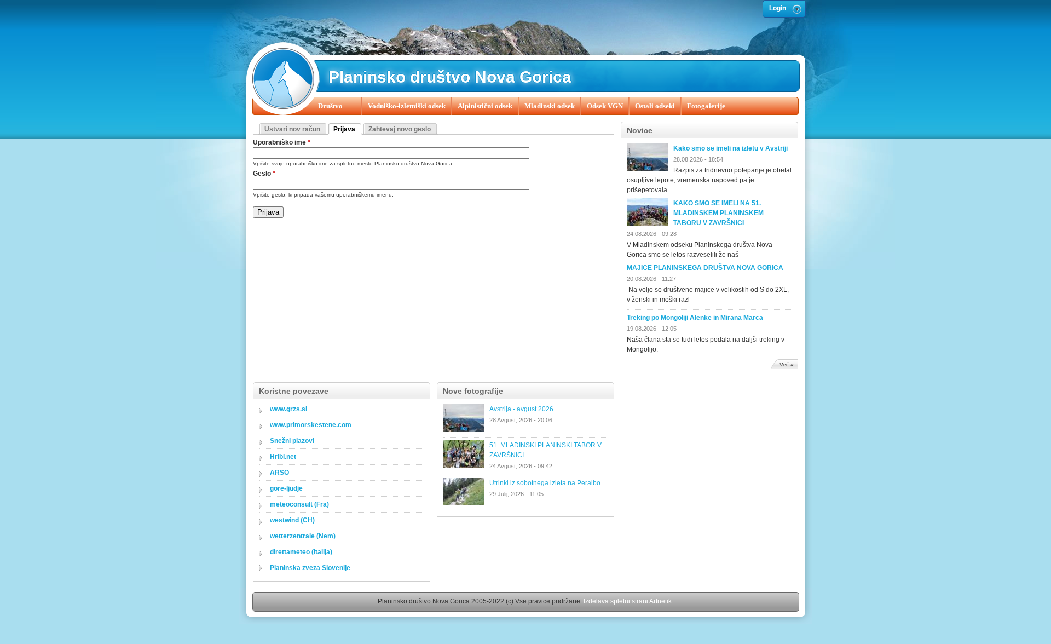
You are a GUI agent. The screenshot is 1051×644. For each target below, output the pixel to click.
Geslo (264, 173)
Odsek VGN (605, 106)
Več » (786, 364)
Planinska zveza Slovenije (310, 568)
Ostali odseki (655, 106)
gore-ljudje (286, 488)
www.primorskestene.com (310, 425)
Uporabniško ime (281, 142)
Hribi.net (283, 457)
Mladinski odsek (549, 106)
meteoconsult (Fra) (299, 504)
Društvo (330, 106)
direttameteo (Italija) (301, 552)
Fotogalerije (706, 106)
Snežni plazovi (292, 441)
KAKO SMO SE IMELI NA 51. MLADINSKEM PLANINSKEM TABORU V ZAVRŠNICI (718, 213)
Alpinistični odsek (485, 106)
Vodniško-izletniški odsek (407, 106)
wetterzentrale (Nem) (303, 536)
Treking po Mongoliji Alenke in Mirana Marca (695, 317)
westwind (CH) (292, 520)
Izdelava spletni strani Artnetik (628, 601)
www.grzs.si (288, 409)
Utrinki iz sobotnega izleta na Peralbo (544, 483)
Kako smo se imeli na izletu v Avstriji (730, 148)
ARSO (279, 472)
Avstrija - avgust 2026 (521, 409)
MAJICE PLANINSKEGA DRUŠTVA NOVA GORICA (705, 268)
